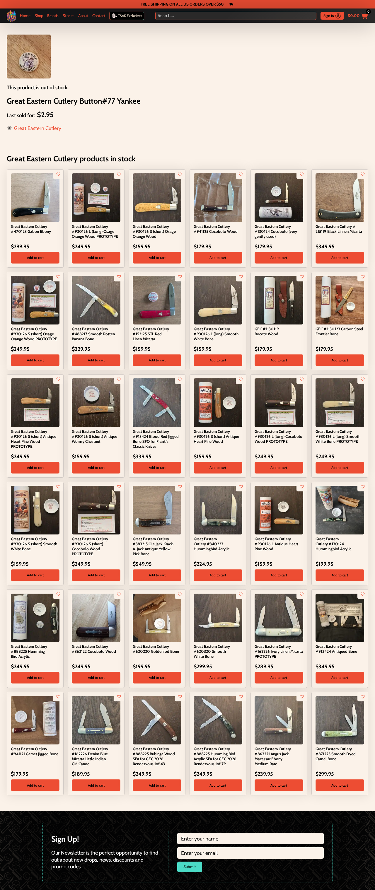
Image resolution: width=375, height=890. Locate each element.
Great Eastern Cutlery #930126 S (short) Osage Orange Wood (154, 231)
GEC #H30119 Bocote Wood (267, 331)
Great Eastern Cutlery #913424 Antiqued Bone (336, 649)
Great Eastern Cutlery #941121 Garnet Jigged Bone (34, 751)
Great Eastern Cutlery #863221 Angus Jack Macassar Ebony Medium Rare (273, 756)
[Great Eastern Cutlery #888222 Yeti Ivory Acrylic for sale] (319, 807)
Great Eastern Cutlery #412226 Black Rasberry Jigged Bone (153, 819)
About (83, 15)
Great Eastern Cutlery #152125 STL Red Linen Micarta (151, 334)
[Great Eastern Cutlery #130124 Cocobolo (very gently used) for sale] (279, 197)
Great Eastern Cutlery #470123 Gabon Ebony (31, 229)
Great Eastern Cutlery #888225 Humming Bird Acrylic (29, 651)
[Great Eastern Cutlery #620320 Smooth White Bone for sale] (218, 617)
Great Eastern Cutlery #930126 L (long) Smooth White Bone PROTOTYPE (338, 436)
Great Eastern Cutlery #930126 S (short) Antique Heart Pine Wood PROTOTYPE (33, 439)
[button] (35, 258)
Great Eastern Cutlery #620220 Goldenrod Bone (156, 649)
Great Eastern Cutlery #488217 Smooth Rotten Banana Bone (93, 334)
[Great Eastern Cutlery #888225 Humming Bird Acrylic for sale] (35, 617)
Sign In (328, 15)
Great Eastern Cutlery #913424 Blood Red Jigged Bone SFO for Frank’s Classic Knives (156, 439)
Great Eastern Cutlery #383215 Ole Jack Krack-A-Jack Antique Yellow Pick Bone (154, 546)
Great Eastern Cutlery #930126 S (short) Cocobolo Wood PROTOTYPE (90, 546)
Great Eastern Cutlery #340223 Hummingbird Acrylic (211, 544)
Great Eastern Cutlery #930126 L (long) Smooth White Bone (216, 334)
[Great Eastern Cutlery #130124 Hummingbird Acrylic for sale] (340, 510)
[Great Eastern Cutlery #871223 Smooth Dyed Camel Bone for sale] (340, 720)
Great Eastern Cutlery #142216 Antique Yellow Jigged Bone (275, 819)
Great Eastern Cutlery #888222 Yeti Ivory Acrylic (338, 817)
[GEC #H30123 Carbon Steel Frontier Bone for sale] (340, 299)
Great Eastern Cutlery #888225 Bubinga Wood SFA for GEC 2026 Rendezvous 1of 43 (154, 756)
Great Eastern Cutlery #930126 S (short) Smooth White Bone (34, 544)
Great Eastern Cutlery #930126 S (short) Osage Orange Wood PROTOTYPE (34, 334)
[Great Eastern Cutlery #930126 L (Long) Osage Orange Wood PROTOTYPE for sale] (96, 197)
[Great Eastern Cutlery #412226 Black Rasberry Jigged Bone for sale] (136, 807)
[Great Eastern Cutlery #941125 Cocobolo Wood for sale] (218, 197)
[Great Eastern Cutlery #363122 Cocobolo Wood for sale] (96, 617)
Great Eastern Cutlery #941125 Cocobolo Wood (216, 229)
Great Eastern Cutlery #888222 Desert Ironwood (95, 817)
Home (25, 15)
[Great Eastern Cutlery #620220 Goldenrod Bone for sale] (157, 617)
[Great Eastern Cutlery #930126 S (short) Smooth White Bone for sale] (35, 510)
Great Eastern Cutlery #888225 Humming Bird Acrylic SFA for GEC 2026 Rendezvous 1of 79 (215, 756)
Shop (39, 15)
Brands (53, 15)
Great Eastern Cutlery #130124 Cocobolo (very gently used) (276, 231)
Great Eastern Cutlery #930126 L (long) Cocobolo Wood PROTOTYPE (278, 436)
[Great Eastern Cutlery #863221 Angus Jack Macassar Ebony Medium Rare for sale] (279, 720)
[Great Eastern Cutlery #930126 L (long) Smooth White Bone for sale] (218, 299)
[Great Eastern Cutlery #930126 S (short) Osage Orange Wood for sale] (157, 197)
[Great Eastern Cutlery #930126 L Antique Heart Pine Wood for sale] (279, 510)
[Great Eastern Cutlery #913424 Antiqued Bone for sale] (340, 617)
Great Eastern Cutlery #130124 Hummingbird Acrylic (333, 544)
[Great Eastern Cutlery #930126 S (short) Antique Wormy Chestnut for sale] (96, 402)
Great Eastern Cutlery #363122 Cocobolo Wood (94, 649)
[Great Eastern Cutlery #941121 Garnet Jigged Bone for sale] (35, 720)
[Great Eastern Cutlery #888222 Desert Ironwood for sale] (75, 807)
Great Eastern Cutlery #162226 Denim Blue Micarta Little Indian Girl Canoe (90, 756)
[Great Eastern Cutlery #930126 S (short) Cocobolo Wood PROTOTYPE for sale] (96, 510)
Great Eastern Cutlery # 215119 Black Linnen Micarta (339, 229)
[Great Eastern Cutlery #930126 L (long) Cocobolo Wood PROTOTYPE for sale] (279, 402)
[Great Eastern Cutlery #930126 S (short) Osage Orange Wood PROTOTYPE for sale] (35, 299)
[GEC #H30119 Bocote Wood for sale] (279, 299)
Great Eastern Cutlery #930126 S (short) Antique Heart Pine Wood (216, 436)
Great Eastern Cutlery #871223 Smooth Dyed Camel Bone (336, 753)
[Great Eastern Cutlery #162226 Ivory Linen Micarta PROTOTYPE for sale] (279, 617)
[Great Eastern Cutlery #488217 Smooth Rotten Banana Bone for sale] (96, 299)
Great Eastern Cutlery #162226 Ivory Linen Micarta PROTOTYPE (279, 651)
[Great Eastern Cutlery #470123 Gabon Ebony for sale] (35, 197)
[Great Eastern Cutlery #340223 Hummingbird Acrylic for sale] (218, 510)
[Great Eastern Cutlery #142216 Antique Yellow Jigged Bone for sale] (258, 807)
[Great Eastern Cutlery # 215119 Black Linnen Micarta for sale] (340, 197)
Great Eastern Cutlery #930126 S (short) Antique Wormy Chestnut (94, 436)
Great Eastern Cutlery (37, 128)
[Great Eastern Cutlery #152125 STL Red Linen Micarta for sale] (157, 299)
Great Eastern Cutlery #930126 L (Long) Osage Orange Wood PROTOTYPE (95, 231)
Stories (68, 15)
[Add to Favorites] (58, 174)
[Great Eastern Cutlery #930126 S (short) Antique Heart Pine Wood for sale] (218, 402)
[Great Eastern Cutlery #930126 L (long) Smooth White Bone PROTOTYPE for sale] (340, 402)
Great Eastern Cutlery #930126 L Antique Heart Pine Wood (276, 544)
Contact (98, 15)
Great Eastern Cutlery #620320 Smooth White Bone (212, 651)
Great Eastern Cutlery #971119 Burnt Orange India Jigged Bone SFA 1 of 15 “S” (217, 819)
